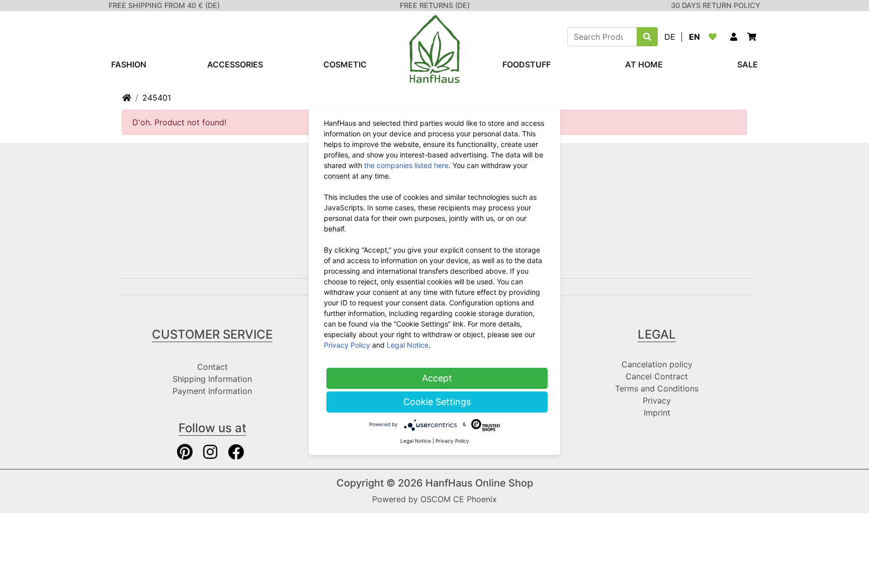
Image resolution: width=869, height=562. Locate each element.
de (670, 37)
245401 (156, 98)
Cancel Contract (657, 376)
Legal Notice (407, 345)
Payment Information (212, 391)
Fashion (128, 64)
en (694, 37)
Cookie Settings (437, 401)
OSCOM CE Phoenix (458, 499)
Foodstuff (526, 64)
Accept (437, 378)
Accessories (235, 64)
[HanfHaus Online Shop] (434, 48)
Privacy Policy (347, 345)
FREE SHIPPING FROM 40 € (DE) (164, 5)
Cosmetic (345, 64)
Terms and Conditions (657, 388)
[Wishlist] (715, 37)
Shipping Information (212, 379)
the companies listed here (406, 165)
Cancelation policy (657, 364)
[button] (734, 37)
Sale (747, 64)
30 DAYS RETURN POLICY (715, 5)
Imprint (657, 413)
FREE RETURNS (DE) (435, 5)
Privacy (657, 400)
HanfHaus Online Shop (479, 483)
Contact (212, 367)
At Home (644, 64)
